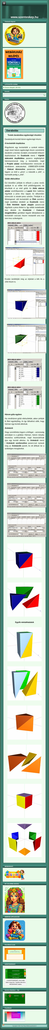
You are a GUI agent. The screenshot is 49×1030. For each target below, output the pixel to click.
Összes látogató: (10, 87)
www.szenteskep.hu (24, 17)
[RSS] (3, 1024)
